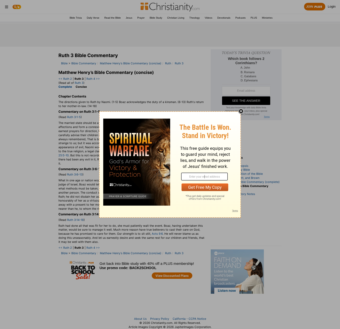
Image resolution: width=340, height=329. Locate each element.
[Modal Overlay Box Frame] (170, 164)
